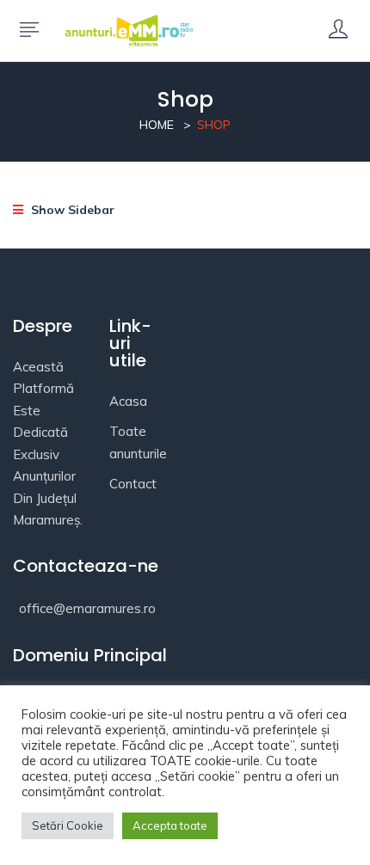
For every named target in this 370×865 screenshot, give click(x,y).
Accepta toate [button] (170, 825)
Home (156, 124)
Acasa (128, 401)
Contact (133, 483)
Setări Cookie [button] (67, 825)
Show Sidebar (71, 210)
